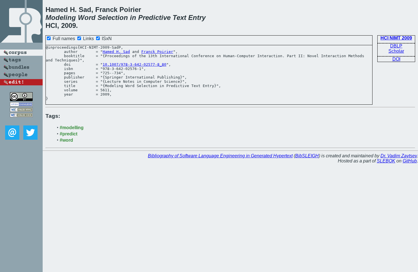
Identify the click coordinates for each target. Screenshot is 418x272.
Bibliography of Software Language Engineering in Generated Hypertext (220, 155)
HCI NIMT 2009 (396, 38)
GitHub (410, 160)
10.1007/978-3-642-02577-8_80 (134, 64)
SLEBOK (386, 160)
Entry (197, 17)
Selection (113, 17)
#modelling (72, 127)
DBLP (396, 46)
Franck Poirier (157, 52)
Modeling (60, 17)
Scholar (396, 51)
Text (179, 17)
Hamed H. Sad (116, 52)
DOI (396, 59)
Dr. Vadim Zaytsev (398, 155)
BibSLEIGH (307, 155)
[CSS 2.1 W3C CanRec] (21, 121)
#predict (68, 133)
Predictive (154, 17)
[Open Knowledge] (21, 104)
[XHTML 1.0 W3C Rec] (21, 110)
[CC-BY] (21, 99)
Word (87, 17)
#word (66, 140)
